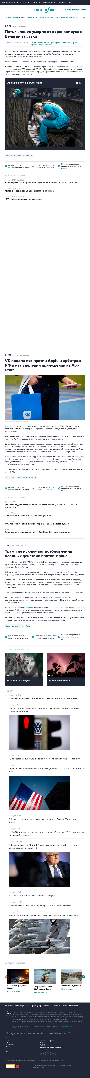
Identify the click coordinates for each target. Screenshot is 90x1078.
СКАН (42, 1043)
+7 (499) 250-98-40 (65, 1026)
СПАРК (8, 1043)
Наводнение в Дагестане (71, 986)
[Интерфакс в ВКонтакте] (48, 1053)
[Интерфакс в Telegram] (44, 1053)
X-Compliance (10, 1045)
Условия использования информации (44, 1065)
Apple (8, 478)
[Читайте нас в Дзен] (41, 1053)
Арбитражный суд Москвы (27, 478)
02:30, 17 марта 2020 (19, 26)
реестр (81, 229)
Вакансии (47, 1006)
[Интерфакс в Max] (54, 1053)
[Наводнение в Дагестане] (71, 983)
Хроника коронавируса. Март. (24, 82)
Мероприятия (74, 1006)
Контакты (9, 1006)
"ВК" (40, 426)
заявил (58, 597)
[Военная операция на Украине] (18, 983)
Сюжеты (69, 18)
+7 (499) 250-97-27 (17, 1028)
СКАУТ (8, 1047)
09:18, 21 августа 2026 (21, 355)
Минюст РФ (20, 270)
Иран (28, 626)
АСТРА (8, 1051)
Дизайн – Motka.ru (66, 1065)
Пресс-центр (36, 1006)
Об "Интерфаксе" (23, 2)
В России (15, 18)
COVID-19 (29, 155)
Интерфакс (45, 10)
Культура (43, 18)
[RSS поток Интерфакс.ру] (51, 1053)
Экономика (29, 18)
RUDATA (42, 1045)
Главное (8, 18)
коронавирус (19, 155)
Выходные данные (38, 1067)
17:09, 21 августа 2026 (21, 213)
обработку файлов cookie (29, 1023)
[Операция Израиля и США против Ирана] (45, 984)
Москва (50, 18)
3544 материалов (40, 992)
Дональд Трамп (17, 626)
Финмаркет (62, 2)
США (8, 626)
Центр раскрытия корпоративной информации (50, 1048)
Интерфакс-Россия (49, 2)
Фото (75, 18)
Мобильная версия (8, 2)
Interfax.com (36, 2)
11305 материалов (14, 991)
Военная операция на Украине (16, 987)
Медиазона (10, 270)
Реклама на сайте (60, 1006)
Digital (56, 18)
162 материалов (67, 989)
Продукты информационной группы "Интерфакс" (38, 1033)
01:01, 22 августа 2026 (19, 546)
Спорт (37, 18)
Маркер (8, 1049)
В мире (22, 18)
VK (13, 478)
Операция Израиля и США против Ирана (43, 988)
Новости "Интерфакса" (47, 1041)
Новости (62, 18)
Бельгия (9, 155)
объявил (29, 608)
